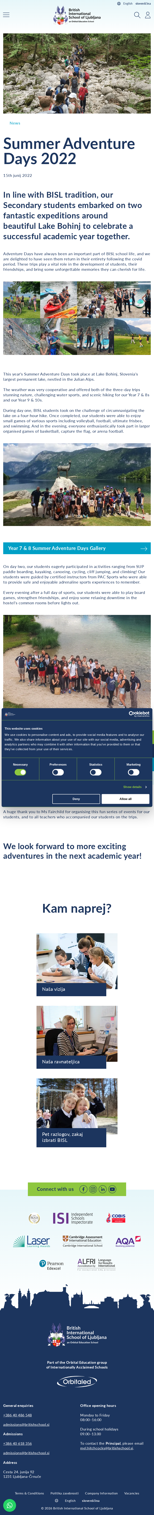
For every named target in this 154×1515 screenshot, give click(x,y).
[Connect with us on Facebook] (83, 1189)
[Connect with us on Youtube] (112, 1189)
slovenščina (143, 3)
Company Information (101, 1493)
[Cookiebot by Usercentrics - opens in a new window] (131, 714)
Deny (76, 799)
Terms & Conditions (29, 1493)
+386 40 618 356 (17, 1443)
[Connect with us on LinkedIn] (103, 1189)
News (15, 123)
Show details (132, 787)
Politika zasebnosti (65, 1493)
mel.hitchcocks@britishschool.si (106, 1448)
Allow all (126, 799)
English (128, 3)
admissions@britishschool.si (26, 1424)
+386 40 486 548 (17, 1415)
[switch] (58, 772)
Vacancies (131, 1493)
